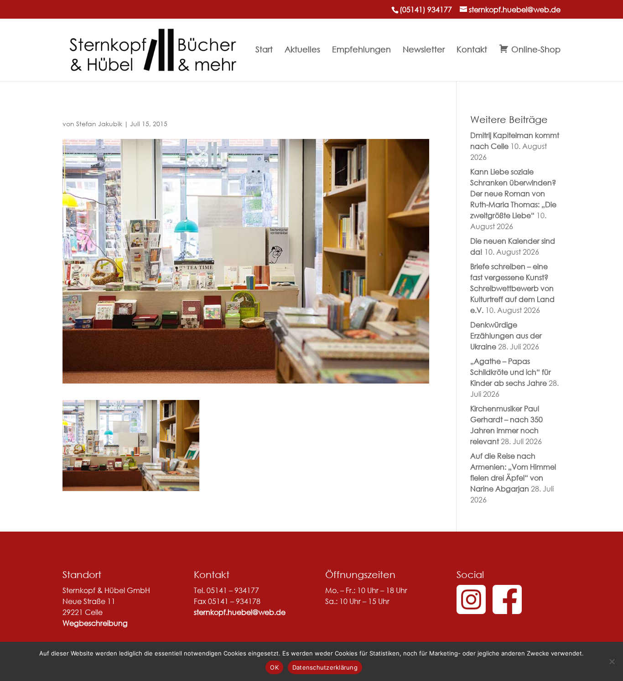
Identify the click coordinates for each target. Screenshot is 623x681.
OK (274, 667)
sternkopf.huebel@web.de (240, 612)
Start (264, 50)
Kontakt (472, 50)
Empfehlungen (361, 50)
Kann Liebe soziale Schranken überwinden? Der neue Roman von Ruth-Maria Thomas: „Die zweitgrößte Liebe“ (513, 193)
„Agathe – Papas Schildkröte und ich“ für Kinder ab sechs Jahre (510, 372)
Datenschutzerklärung (325, 667)
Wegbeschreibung (95, 623)
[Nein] (611, 661)
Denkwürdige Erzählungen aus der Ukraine (506, 335)
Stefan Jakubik (99, 123)
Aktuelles (302, 50)
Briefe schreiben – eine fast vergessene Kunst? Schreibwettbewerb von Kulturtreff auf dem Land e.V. (512, 288)
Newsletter (424, 50)
